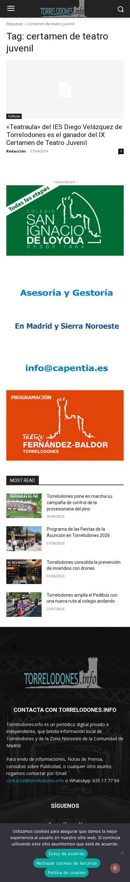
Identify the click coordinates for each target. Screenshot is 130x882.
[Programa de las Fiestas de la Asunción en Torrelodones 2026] (24, 538)
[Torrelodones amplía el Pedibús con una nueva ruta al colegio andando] (24, 604)
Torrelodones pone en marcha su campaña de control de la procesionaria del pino (79, 502)
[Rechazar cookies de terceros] (122, 852)
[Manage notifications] (115, 868)
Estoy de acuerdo (67, 853)
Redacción (16, 151)
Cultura (14, 116)
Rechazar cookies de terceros (66, 863)
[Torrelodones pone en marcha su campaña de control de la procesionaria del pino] (24, 505)
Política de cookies (67, 872)
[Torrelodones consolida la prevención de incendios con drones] (24, 571)
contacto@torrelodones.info (35, 781)
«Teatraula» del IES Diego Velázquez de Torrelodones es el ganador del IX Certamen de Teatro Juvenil (64, 134)
